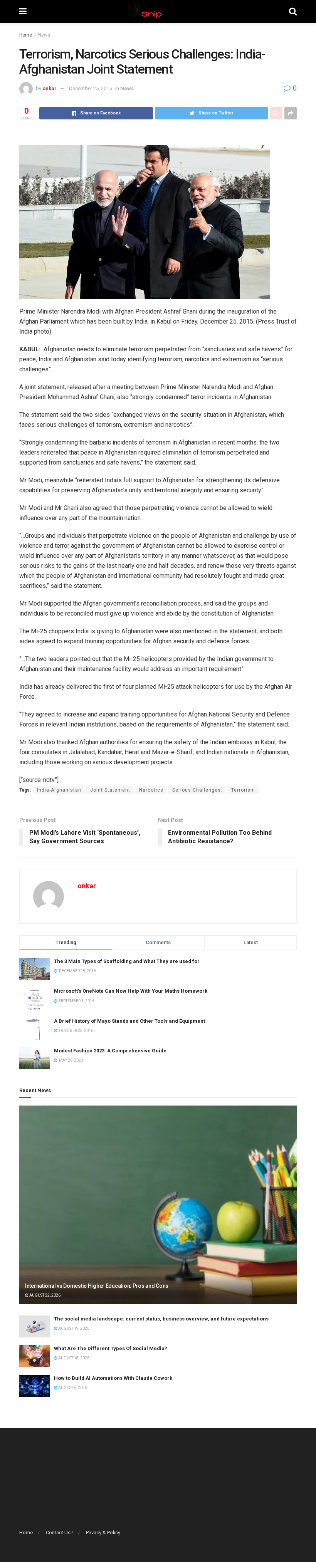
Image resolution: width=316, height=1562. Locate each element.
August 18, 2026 (73, 1358)
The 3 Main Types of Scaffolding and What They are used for (127, 961)
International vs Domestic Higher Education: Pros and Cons (96, 1286)
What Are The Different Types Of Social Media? (110, 1348)
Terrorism (243, 790)
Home (25, 35)
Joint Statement (110, 790)
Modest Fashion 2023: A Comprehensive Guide (110, 1051)
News (44, 35)
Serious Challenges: (197, 790)
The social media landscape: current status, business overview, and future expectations (161, 1319)
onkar (49, 88)
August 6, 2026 (72, 1388)
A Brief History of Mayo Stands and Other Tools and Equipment (129, 1021)
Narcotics (151, 790)
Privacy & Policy (103, 1532)
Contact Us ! (59, 1532)
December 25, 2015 (90, 88)
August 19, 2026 (73, 1328)
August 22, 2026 (45, 1295)
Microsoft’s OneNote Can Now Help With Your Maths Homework (130, 991)
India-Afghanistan (59, 790)
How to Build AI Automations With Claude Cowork (113, 1378)
